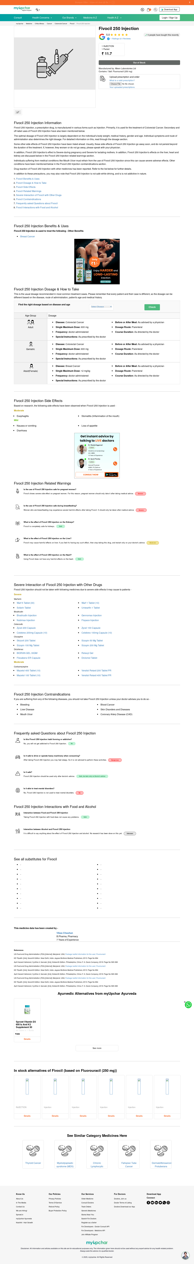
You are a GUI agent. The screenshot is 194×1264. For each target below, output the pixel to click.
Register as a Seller (89, 1222)
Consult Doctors (87, 1202)
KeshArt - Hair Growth (24, 1222)
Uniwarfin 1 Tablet (91, 607)
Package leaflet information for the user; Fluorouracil (85, 954)
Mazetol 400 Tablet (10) (28, 670)
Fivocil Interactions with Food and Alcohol (37, 207)
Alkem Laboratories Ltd (125, 68)
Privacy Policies (55, 1198)
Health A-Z (113, 17)
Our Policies (55, 1194)
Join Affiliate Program (89, 1234)
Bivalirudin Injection (27, 615)
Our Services (87, 1194)
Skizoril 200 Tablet (26, 640)
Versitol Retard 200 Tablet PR (96, 670)
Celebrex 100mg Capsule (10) (97, 632)
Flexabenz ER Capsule (28, 657)
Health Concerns (40, 17)
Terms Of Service (55, 1202)
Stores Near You (87, 1214)
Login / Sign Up (170, 17)
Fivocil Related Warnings (28, 191)
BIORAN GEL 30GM (27, 653)
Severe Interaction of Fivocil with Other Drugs (38, 195)
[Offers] (142, 9)
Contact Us (20, 1206)
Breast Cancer (27, 236)
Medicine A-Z (90, 17)
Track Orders (86, 1206)
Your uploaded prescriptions (122, 87)
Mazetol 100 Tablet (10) (28, 675)
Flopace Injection (90, 620)
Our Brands (68, 17)
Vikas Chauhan (65, 933)
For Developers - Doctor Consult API (95, 1226)
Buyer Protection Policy (58, 1210)
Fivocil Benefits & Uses (27, 178)
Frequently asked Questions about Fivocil (37, 203)
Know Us (20, 1194)
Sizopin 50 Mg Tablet (92, 640)
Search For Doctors (88, 1218)
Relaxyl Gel (87, 653)
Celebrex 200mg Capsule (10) (32, 632)
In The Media (21, 1202)
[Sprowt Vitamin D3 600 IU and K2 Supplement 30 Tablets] (27, 1009)
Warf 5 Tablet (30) (25, 602)
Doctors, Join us (120, 1198)
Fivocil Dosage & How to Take (31, 182)
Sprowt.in (19, 1214)
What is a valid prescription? (122, 80)
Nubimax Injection (26, 620)
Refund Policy (54, 1206)
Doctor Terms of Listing (123, 1202)
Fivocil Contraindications (28, 199)
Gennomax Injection (92, 615)
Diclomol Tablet (89, 657)
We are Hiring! (21, 1210)
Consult (18, 17)
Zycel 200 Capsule (26, 627)
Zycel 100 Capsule (91, 627)
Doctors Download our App (124, 1206)
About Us (19, 1198)
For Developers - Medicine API (93, 1230)
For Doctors (120, 1194)
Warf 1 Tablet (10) (90, 602)
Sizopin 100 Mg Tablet (28, 645)
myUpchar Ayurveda (24, 1218)
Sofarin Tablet (24, 607)
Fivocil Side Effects (26, 187)
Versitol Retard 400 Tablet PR (96, 675)
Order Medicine (87, 1198)
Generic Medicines (88, 1210)
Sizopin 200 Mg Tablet (93, 645)
